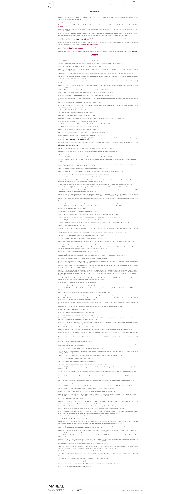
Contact (128, 490)
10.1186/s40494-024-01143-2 (83, 39)
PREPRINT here (62, 26)
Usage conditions (135, 490)
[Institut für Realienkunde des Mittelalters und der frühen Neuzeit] (60, 487)
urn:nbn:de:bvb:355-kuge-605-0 (75, 48)
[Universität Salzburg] (80, 489)
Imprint (123, 490)
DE (134, 1)
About (142, 490)
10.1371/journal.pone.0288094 (90, 44)
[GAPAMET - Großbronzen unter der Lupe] (62, 4)
